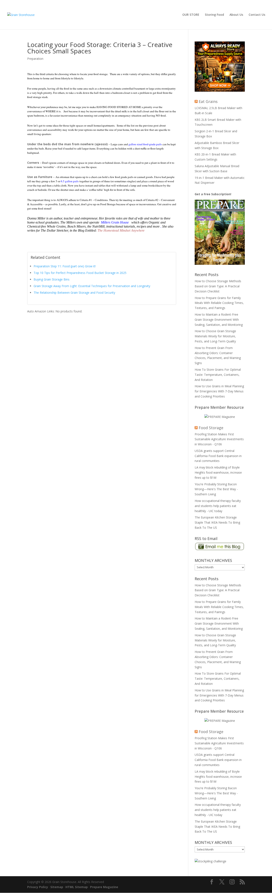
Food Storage (211, 427)
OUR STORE (190, 15)
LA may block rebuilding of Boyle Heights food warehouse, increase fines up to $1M (218, 472)
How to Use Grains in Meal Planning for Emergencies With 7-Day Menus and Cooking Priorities (219, 391)
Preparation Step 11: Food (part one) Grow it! (65, 266)
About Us (236, 15)
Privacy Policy (37, 887)
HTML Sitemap (76, 887)
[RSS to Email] (220, 549)
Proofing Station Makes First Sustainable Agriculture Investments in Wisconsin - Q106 (219, 439)
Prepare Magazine (104, 887)
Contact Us (257, 15)
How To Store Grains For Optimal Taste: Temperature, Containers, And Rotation (218, 374)
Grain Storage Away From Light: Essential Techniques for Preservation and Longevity (92, 286)
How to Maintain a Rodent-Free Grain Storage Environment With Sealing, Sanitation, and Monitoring (219, 319)
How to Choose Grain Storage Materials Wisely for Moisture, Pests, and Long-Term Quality (215, 336)
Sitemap (56, 887)
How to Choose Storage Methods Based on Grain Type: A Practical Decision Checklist (218, 286)
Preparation (35, 59)
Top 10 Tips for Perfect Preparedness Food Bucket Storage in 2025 (80, 273)
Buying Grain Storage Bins (51, 279)
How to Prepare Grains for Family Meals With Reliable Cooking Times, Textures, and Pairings (219, 303)
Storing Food (214, 15)
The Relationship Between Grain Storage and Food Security (74, 293)
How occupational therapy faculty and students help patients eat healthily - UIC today (218, 506)
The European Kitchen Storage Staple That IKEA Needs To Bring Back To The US (217, 522)
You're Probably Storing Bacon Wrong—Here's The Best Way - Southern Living (216, 489)
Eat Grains (208, 101)
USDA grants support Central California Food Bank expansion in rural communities (218, 456)
